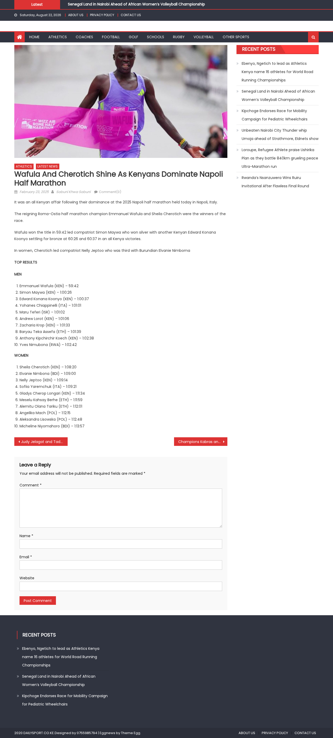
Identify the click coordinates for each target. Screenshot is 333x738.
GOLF (133, 37)
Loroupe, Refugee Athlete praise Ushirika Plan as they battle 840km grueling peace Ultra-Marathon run (280, 158)
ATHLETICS (57, 37)
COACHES (84, 37)
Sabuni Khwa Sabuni (73, 191)
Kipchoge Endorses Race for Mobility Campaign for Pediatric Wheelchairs (275, 115)
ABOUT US (76, 15)
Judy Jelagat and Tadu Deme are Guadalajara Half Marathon (44, 441)
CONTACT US (131, 15)
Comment (31, 485)
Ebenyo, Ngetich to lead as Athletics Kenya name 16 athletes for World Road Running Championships (277, 72)
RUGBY (179, 37)
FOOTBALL (111, 37)
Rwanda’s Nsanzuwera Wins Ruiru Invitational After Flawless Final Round (275, 182)
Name (26, 535)
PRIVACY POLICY (102, 15)
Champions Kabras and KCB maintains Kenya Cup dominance (202, 441)
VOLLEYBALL (204, 37)
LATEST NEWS (47, 166)
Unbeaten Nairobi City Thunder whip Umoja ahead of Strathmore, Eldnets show (280, 134)
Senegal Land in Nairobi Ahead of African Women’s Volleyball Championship (136, 2)
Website (27, 578)
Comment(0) (110, 191)
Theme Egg (130, 732)
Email (26, 557)
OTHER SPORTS (236, 37)
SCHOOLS (155, 37)
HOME (34, 37)
